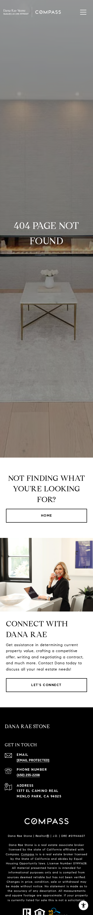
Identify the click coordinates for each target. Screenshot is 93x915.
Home (46, 516)
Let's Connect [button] (46, 685)
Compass (27, 854)
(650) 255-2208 (28, 775)
